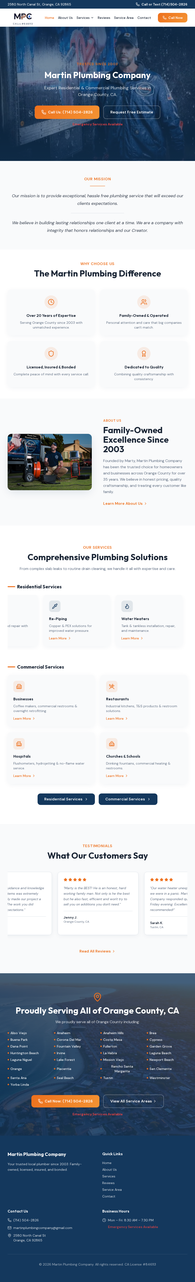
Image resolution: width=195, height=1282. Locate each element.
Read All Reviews (95, 951)
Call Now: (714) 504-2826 (69, 1101)
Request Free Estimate (131, 112)
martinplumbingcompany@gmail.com (42, 1228)
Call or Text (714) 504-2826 (164, 4)
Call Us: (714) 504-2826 (70, 112)
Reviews (104, 18)
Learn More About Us (123, 503)
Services (83, 18)
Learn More (50, 638)
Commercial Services (125, 799)
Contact (144, 18)
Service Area (124, 18)
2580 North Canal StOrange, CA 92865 (29, 1237)
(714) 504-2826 (26, 1220)
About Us (65, 18)
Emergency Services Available (98, 124)
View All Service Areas (131, 1101)
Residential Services (63, 799)
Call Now (175, 18)
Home (49, 18)
